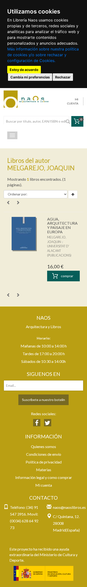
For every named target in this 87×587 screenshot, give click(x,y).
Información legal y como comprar (43, 477)
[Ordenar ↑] (73, 194)
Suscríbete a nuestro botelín (43, 400)
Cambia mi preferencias (30, 77)
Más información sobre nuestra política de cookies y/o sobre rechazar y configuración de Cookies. (43, 55)
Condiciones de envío (43, 454)
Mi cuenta (43, 485)
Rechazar (63, 77)
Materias (43, 469)
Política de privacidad (44, 462)
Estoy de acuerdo (24, 70)
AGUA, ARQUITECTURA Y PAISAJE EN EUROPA (62, 225)
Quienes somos (43, 446)
